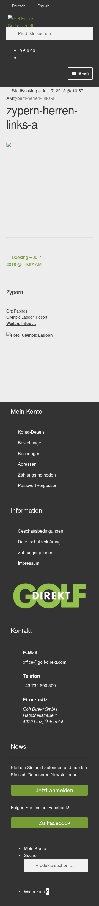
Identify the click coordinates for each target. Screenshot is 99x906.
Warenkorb (36, 891)
